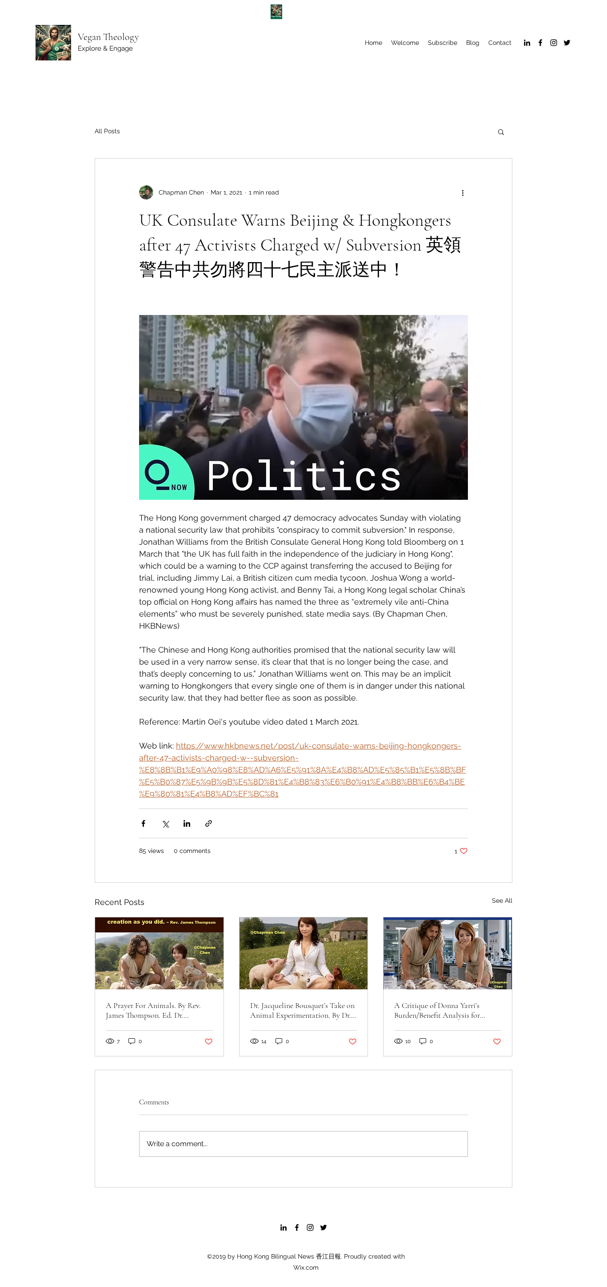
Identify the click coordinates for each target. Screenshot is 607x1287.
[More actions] (462, 192)
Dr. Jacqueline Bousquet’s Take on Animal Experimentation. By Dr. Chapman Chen (302, 1010)
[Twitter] (567, 42)
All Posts (107, 131)
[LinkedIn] (527, 42)
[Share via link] (208, 823)
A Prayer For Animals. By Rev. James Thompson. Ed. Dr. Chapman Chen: (153, 1010)
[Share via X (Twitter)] (165, 823)
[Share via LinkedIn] (187, 823)
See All (502, 900)
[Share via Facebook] (143, 823)
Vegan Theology (108, 37)
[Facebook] (540, 42)
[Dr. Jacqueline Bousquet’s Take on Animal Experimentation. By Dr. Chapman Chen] (304, 953)
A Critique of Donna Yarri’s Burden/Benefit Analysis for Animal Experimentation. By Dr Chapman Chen (444, 1010)
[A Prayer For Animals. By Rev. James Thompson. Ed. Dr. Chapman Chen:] (159, 953)
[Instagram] (553, 42)
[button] (501, 131)
